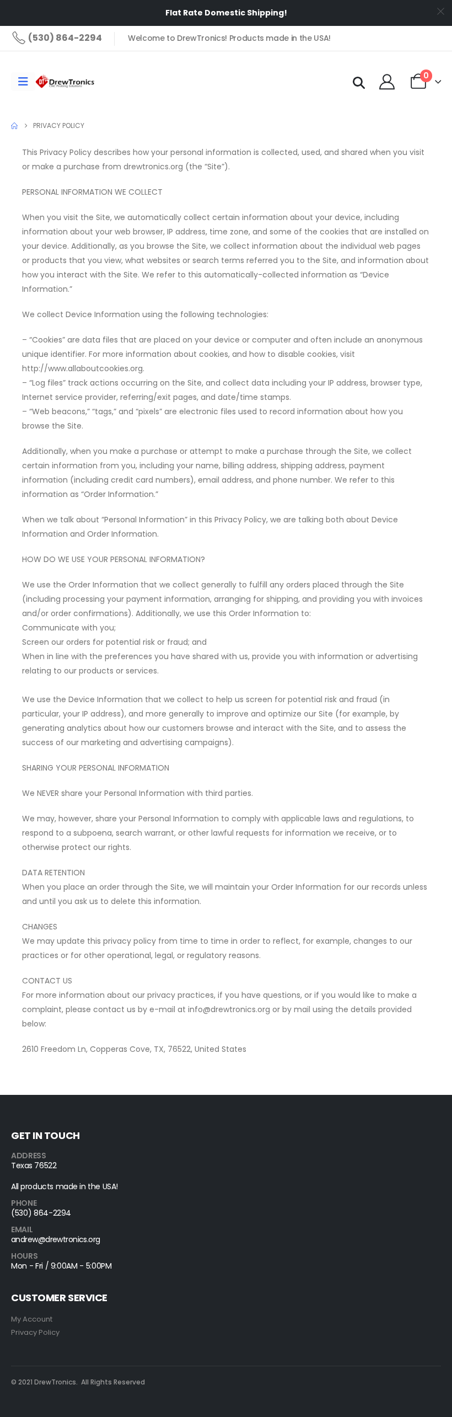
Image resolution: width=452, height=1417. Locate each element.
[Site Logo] (65, 81)
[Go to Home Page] (14, 126)
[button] (359, 83)
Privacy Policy (35, 1332)
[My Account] (387, 81)
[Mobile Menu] (23, 81)
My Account (31, 1319)
